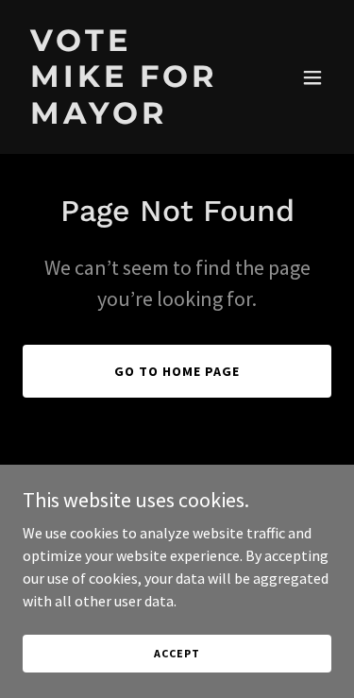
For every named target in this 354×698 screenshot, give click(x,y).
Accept (176, 653)
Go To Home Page (177, 371)
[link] (130, 118)
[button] (312, 77)
